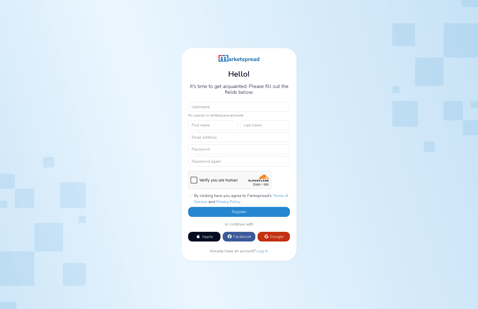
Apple (207, 236)
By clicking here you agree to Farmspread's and (241, 198)
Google (276, 236)
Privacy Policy (228, 201)
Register (239, 211)
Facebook (241, 236)
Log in (262, 251)
